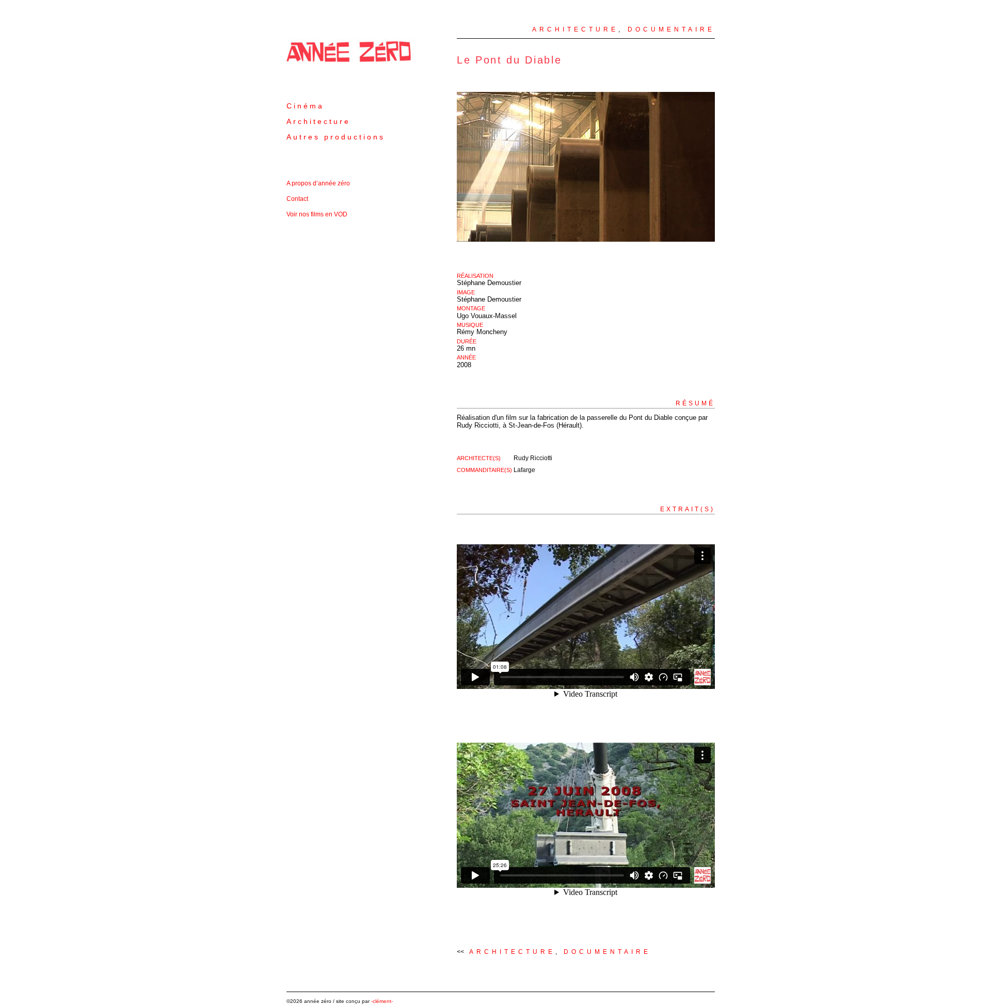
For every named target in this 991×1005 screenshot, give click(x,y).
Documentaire (671, 29)
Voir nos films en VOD (316, 214)
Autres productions (335, 137)
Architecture (318, 121)
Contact (297, 198)
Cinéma (305, 106)
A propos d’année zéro (318, 183)
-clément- (382, 1001)
